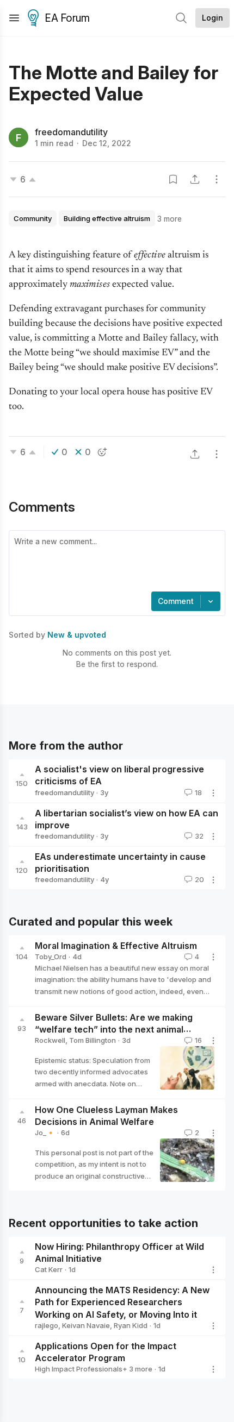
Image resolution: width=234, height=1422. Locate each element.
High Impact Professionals (78, 1368)
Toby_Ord (50, 956)
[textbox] (114, 562)
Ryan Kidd (130, 1325)
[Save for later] (173, 179)
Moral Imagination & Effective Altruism (116, 945)
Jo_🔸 (45, 1132)
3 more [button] (169, 218)
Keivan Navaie (86, 1325)
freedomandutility (71, 132)
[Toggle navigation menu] (14, 18)
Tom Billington (92, 1040)
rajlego (46, 1325)
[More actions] (216, 179)
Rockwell (50, 1040)
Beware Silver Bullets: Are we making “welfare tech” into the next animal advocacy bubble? (114, 1029)
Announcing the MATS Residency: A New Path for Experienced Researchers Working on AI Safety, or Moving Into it (122, 1302)
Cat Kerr (49, 1269)
